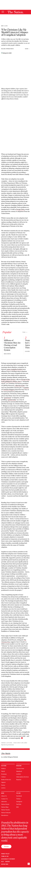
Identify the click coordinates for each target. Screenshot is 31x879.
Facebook (19, 796)
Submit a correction (6, 742)
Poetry (3, 785)
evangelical (14, 369)
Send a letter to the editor (20, 742)
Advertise (4, 801)
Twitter (18, 799)
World (3, 771)
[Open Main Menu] (3, 11)
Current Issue (20, 768)
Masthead (19, 771)
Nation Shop (4, 807)
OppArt (3, 782)
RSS (17, 807)
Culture (3, 777)
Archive (18, 774)
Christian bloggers (8, 389)
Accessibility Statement (8, 859)
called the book (19, 385)
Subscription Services (22, 777)
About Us (4, 796)
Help (2, 861)
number (26, 387)
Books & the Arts (6, 779)
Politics (3, 768)
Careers (7, 861)
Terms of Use (5, 856)
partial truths (12, 400)
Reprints (18, 779)
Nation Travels (5, 810)
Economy (4, 774)
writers (20, 369)
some (8, 369)
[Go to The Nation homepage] (15, 12)
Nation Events (5, 804)
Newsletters (4, 815)
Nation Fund (4, 864)
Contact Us (4, 799)
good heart (7, 398)
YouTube (18, 804)
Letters (3, 788)
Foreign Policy (20, 209)
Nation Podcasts (6, 812)
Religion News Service (8, 379)
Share (26, 48)
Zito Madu (5, 753)
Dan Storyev (7, 354)
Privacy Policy (5, 854)
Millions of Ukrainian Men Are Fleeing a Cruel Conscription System (12, 345)
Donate (6, 846)
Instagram (19, 801)
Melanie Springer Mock (7, 49)
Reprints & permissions (7, 744)
